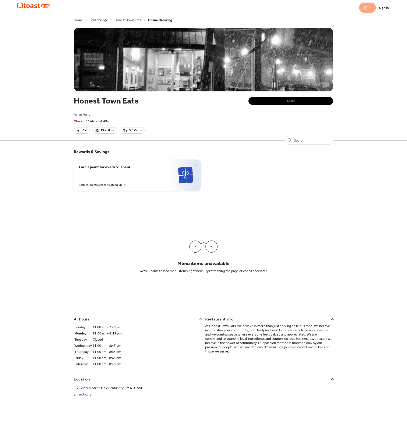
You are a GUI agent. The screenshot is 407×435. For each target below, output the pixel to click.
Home (78, 20)
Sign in (384, 8)
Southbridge (98, 20)
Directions (82, 394)
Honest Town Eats (128, 20)
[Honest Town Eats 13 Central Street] (33, 5)
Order (291, 101)
